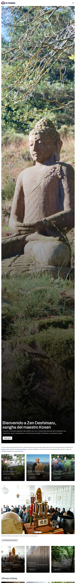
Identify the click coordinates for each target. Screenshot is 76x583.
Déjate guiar (7, 438)
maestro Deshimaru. (22, 449)
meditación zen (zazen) (12, 535)
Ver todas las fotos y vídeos (10, 540)
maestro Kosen (5, 449)
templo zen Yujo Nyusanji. (31, 535)
